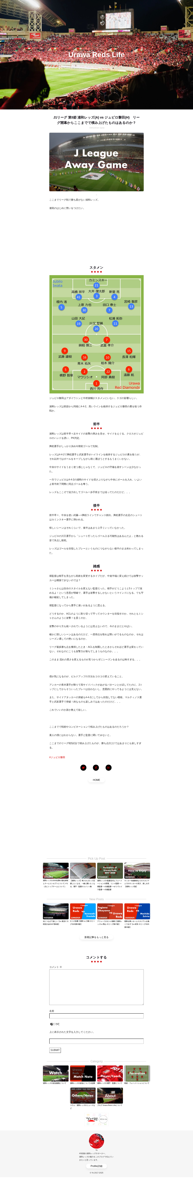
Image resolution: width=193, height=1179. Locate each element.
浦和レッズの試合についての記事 (82, 1083)
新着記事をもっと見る (96, 937)
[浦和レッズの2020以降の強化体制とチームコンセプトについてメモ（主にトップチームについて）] (56, 870)
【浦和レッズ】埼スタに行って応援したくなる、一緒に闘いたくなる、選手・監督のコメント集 (82, 884)
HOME (96, 780)
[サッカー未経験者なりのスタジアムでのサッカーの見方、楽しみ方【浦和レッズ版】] (137, 870)
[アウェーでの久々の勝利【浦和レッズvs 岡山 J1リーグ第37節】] (110, 911)
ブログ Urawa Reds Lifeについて (109, 1105)
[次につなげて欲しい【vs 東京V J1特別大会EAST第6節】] (56, 911)
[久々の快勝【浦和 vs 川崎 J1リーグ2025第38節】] (83, 911)
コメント (55, 967)
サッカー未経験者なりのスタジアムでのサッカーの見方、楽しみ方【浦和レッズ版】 (136, 884)
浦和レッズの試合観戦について (54, 1083)
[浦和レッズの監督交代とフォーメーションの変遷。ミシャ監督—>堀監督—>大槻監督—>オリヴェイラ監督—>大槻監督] (110, 870)
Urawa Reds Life (96, 54)
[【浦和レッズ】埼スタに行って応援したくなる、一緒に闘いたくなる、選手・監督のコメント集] (83, 870)
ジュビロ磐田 (58, 757)
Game (102, 128)
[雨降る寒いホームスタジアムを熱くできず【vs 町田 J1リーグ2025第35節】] (137, 911)
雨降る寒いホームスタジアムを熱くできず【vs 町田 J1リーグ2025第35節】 (136, 924)
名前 (51, 1011)
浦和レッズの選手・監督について (109, 1083)
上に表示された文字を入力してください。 (72, 1032)
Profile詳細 (96, 1166)
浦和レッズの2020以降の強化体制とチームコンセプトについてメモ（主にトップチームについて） (55, 883)
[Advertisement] (96, 235)
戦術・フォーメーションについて (136, 1083)
